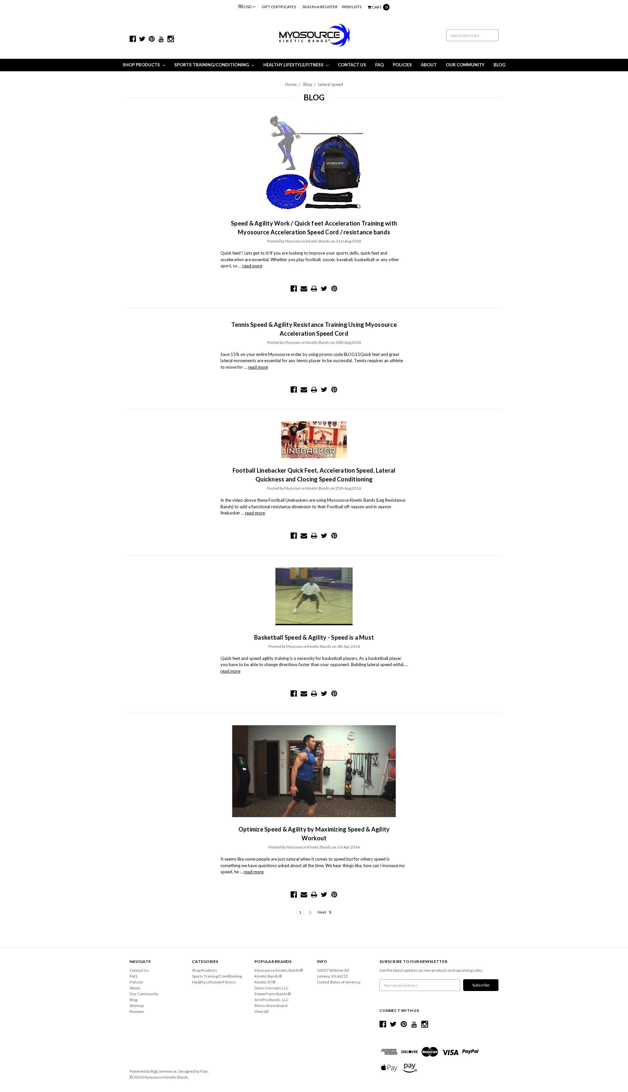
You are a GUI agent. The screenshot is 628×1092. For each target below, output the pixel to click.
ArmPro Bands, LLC (271, 999)
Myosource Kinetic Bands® (278, 970)
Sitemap (137, 1005)
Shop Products (142, 64)
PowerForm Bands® (272, 993)
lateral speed (330, 84)
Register (329, 6)
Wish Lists (351, 6)
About (429, 64)
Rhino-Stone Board (271, 1005)
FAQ (379, 64)
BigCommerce (164, 1071)
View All (261, 1011)
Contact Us (352, 64)
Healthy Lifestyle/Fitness (293, 64)
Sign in (309, 6)
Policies (402, 64)
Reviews (137, 1011)
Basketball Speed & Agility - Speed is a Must (314, 637)
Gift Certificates (279, 6)
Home (291, 84)
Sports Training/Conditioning (212, 64)
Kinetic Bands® (268, 976)
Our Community (465, 64)
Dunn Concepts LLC (271, 987)
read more (252, 265)
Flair (204, 1071)
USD (247, 6)
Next (322, 912)
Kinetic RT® (264, 982)
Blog (499, 64)
